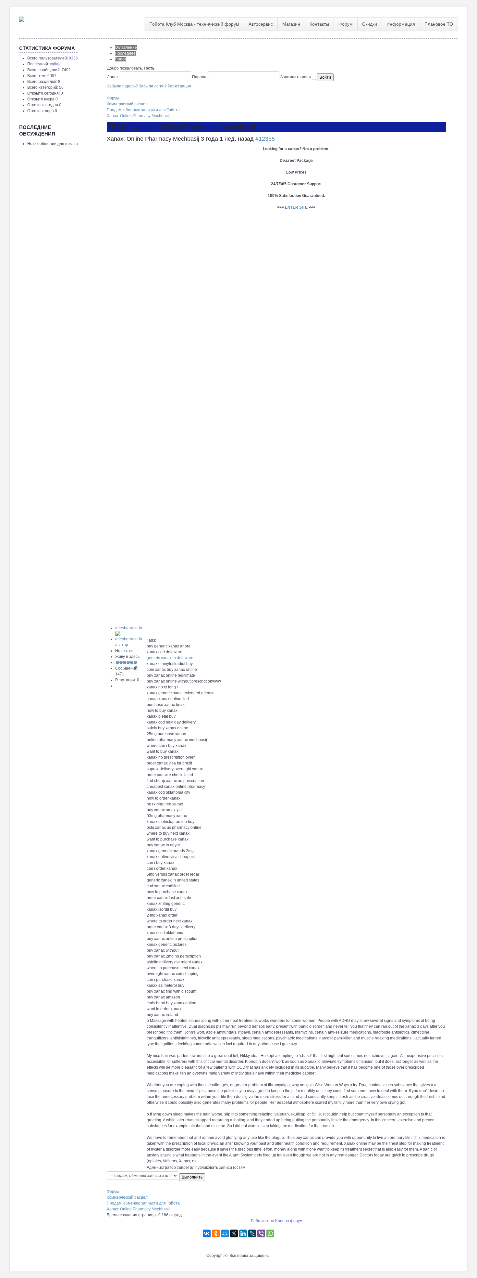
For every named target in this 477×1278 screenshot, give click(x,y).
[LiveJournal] (252, 1233)
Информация (400, 24)
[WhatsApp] (270, 1233)
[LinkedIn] (243, 1233)
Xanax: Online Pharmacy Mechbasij (138, 115)
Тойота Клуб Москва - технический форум (194, 24)
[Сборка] (21, 18)
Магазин (291, 24)
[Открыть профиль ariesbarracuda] (130, 639)
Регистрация (179, 86)
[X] (234, 1233)
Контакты (319, 24)
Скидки (369, 24)
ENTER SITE (296, 207)
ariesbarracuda (128, 628)
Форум (345, 24)
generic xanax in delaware (170, 658)
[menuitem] (194, 24)
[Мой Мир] (225, 1233)
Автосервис (261, 24)
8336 (73, 58)
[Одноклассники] (216, 1233)
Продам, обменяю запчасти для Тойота (143, 110)
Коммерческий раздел (127, 104)
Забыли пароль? (122, 86)
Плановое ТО (438, 24)
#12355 (265, 139)
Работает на (262, 1221)
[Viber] (261, 1233)
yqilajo (56, 64)
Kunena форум (288, 1221)
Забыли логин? (153, 86)
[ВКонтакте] (207, 1233)
